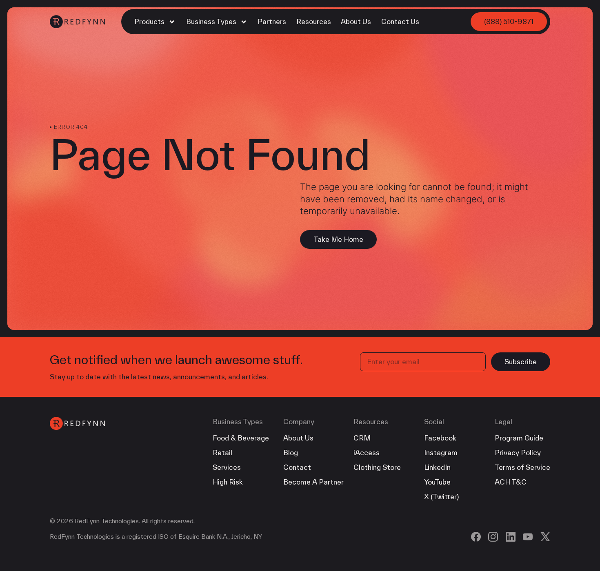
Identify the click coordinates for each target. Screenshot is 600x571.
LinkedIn (437, 467)
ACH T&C (511, 482)
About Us (356, 21)
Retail (222, 452)
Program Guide (519, 438)
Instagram (441, 452)
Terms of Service (522, 467)
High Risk (228, 482)
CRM (362, 438)
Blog (290, 452)
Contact (297, 467)
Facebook (440, 438)
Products (150, 21)
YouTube (437, 482)
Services (227, 467)
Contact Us (400, 21)
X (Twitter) (441, 496)
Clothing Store (377, 467)
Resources (313, 21)
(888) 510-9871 (508, 21)
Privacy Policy (518, 452)
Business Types (212, 21)
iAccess (366, 452)
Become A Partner (313, 482)
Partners (272, 21)
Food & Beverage (241, 438)
